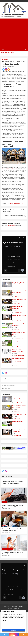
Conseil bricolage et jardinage (14, 259)
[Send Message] (22, 270)
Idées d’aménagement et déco (14, 256)
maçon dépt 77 (10, 203)
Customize (13, 624)
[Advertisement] (14, 33)
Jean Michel (10, 485)
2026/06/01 (4, 532)
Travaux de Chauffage (18, 320)
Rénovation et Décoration (13, 14)
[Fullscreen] (19, 237)
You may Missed (7, 476)
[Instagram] (6, 69)
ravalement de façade (18, 203)
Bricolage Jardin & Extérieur (19, 355)
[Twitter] (3, 69)
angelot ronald (11, 66)
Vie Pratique (5, 525)
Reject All (14, 627)
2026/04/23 (4, 555)
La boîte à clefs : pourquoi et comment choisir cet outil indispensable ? (13, 216)
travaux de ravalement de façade (9, 168)
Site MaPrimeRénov (6, 387)
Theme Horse (16, 608)
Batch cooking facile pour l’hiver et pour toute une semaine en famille (18, 360)
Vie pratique (16, 296)
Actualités (5, 59)
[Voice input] (19, 270)
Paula (9, 532)
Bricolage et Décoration (8, 479)
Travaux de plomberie (18, 312)
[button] (5, 270)
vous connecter (11, 225)
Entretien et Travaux (7, 549)
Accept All (13, 630)
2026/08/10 (4, 485)
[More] (8, 69)
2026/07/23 (4, 508)
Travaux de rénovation (18, 287)
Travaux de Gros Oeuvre (18, 338)
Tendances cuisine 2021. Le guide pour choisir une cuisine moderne (14, 210)
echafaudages (5, 117)
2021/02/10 (4, 66)
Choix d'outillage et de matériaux (14, 262)
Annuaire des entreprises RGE (8, 385)
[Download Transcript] (23, 237)
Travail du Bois (17, 303)
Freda (9, 508)
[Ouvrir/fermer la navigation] (3, 49)
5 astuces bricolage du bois (19, 299)
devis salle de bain (6, 388)
